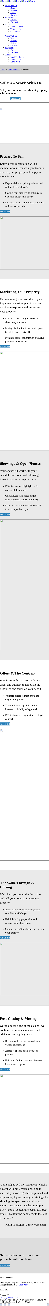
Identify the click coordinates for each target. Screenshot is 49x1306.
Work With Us (14, 69)
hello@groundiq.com (9, 1297)
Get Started (5, 211)
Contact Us (15, 98)
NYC (2, 69)
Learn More (23, 1285)
